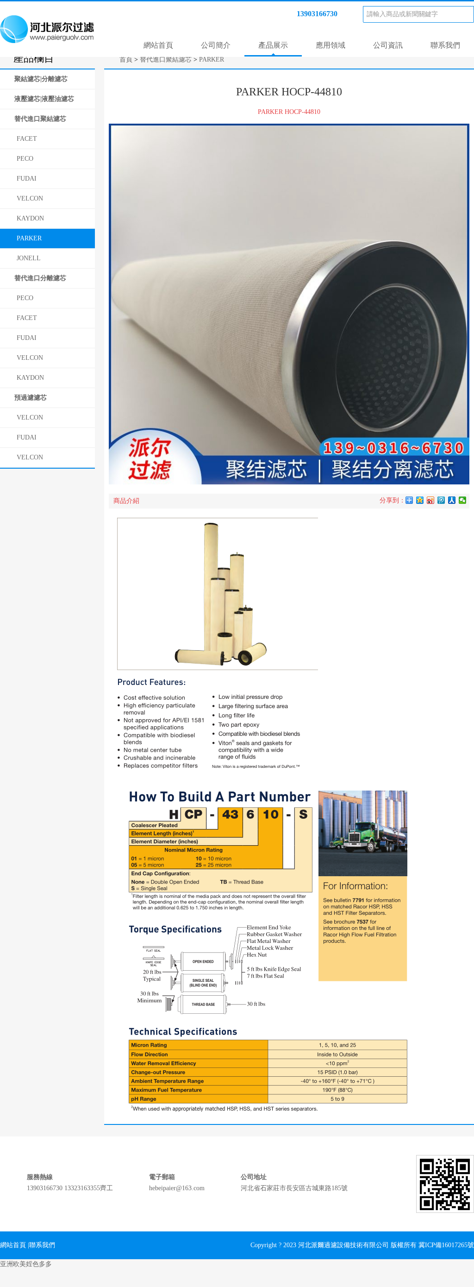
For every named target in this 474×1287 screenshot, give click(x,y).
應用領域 (330, 45)
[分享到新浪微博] (431, 500)
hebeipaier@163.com (177, 1188)
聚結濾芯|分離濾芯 (41, 78)
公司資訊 (388, 45)
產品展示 (273, 45)
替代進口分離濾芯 (40, 278)
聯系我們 (445, 45)
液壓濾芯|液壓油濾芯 (44, 98)
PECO (25, 158)
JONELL (29, 258)
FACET (27, 138)
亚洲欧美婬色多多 (26, 1264)
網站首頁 (158, 45)
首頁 (125, 59)
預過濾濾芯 (30, 397)
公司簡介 (216, 45)
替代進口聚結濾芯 (40, 118)
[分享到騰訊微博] (441, 500)
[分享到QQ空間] (420, 500)
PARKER (29, 238)
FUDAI (27, 178)
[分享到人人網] (452, 500)
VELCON (30, 198)
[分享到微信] (463, 500)
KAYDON (30, 218)
